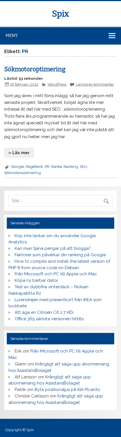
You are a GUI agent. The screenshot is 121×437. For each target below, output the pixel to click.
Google (17, 166)
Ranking (71, 166)
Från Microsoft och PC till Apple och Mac (56, 273)
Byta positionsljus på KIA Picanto (67, 389)
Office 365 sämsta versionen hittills (49, 318)
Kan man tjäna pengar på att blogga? (53, 248)
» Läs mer (19, 152)
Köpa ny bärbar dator (36, 280)
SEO (83, 166)
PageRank (34, 166)
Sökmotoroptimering (35, 69)
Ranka (56, 166)
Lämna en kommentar (95, 84)
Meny (12, 35)
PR (47, 166)
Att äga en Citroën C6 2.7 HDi (44, 312)
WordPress (57, 84)
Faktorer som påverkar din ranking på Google (60, 254)
